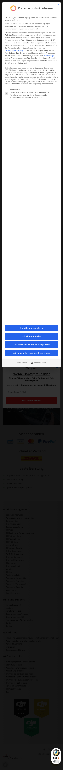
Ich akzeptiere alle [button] (31, 336)
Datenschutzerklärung (14, 50)
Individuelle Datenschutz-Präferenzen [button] (31, 353)
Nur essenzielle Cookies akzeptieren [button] (31, 344)
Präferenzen (22, 362)
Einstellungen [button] (49, 55)
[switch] (56, 761)
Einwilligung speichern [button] (31, 328)
